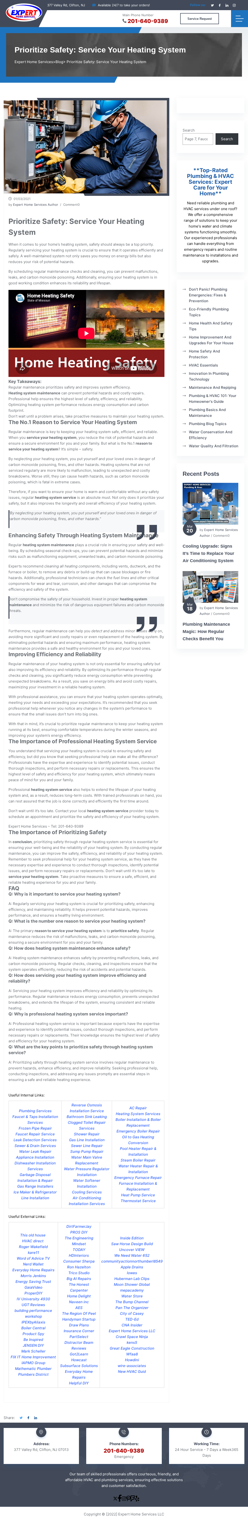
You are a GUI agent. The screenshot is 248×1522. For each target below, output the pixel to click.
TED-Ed (132, 1319)
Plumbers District (33, 1374)
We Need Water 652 (131, 1255)
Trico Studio (79, 1273)
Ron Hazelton (79, 1267)
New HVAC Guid (132, 1371)
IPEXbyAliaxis (33, 1322)
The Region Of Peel (79, 1313)
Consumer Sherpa (79, 1261)
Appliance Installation (35, 1157)
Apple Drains (132, 1267)
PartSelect (79, 1336)
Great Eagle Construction (132, 1348)
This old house (33, 1235)
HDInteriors (79, 1255)
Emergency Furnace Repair (138, 1177)
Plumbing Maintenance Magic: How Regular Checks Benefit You (206, 631)
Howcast (79, 1360)
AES (79, 1307)
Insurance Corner (79, 1331)
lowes (132, 1273)
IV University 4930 (33, 1299)
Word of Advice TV (33, 1258)
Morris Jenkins (33, 1275)
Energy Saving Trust (33, 1281)
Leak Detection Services (35, 1140)
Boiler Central (33, 1328)
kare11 (33, 1252)
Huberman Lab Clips (131, 1278)
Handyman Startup (78, 1319)
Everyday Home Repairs (33, 1270)
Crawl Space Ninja (132, 1336)
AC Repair (138, 1108)
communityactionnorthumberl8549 (132, 1261)
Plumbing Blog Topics (207, 423)
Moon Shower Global (132, 1284)
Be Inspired (33, 1339)
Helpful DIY (79, 1383)
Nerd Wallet (33, 1264)
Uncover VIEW (132, 1249)
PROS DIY (78, 1232)
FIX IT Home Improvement (33, 1357)
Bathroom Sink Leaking (87, 1116)
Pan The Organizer (132, 1307)
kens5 (132, 1342)
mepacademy (132, 1290)
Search (189, 130)
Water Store (132, 1296)
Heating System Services (138, 1113)
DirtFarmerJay (79, 1226)
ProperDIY (33, 1293)
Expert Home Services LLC (132, 1331)
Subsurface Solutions (79, 1365)
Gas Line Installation (87, 1140)
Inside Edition (132, 1238)
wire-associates (132, 1365)
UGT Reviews (33, 1304)
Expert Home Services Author (35, 204)
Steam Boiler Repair (138, 1160)
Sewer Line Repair (87, 1145)
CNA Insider (132, 1325)
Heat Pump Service (138, 1195)
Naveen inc (79, 1302)
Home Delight (79, 1296)
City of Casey (132, 1313)
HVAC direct (33, 1241)
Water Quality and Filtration (213, 446)
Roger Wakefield (33, 1246)
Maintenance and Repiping (212, 387)
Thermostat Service (138, 1200)
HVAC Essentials (203, 365)
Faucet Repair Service (35, 1134)
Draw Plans (79, 1325)
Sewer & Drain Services (35, 1145)
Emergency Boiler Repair (138, 1131)
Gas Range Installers (35, 1186)
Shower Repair (87, 1134)
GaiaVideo (33, 1287)
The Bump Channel (131, 1302)
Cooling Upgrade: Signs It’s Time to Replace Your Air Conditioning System (208, 553)
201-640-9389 (148, 21)
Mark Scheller (33, 1351)
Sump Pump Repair (86, 1151)
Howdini (132, 1360)
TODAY (79, 1249)
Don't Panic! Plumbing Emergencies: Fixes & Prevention (208, 295)
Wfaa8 (132, 1354)
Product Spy (33, 1333)
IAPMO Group (33, 1362)
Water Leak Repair (35, 1151)
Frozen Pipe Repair (35, 1128)
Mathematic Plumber (33, 1368)
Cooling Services (87, 1192)
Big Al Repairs (79, 1278)
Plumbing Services (35, 1111)
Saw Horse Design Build (132, 1244)
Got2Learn (79, 1354)
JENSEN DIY (33, 1345)
